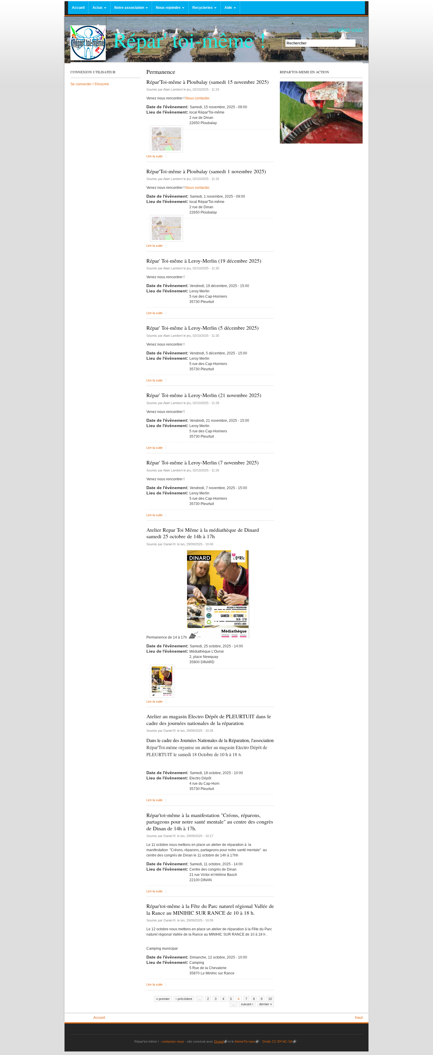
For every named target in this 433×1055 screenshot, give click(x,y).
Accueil (78, 8)
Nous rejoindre (168, 8)
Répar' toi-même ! (189, 39)
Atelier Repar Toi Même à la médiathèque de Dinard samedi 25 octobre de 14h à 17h (202, 533)
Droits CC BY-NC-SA (279, 1041)
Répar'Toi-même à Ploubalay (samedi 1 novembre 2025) (206, 171)
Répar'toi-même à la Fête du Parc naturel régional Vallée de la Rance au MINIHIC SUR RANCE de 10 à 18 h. (210, 909)
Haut (359, 1018)
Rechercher (297, 43)
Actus (97, 8)
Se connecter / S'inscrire (89, 84)
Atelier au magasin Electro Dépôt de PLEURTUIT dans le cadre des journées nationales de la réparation (208, 719)
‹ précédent (184, 999)
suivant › (247, 1004)
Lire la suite (154, 156)
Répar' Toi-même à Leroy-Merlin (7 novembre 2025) (202, 462)
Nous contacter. (197, 98)
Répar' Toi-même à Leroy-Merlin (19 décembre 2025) (203, 260)
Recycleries (203, 8)
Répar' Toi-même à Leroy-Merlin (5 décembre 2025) (202, 327)
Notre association (129, 8)
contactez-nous (172, 1041)
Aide (228, 8)
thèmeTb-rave (247, 1041)
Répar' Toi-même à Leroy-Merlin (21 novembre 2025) (203, 395)
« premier (163, 999)
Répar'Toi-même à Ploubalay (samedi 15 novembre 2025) (207, 81)
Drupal (220, 1041)
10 (270, 999)
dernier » (265, 1004)
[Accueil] (88, 42)
